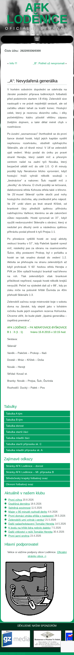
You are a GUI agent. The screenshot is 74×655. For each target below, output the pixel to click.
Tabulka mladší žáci (17, 437)
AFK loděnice (37, 13)
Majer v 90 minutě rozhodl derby (27, 511)
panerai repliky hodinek (12, 653)
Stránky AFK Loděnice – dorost (24, 465)
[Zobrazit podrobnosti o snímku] (47, 639)
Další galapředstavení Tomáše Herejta (31, 523)
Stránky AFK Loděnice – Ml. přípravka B (30, 472)
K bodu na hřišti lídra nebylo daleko (29, 527)
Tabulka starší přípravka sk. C (24, 444)
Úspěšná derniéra (19, 503)
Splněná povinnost (19, 507)
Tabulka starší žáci (17, 431)
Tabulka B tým (14, 419)
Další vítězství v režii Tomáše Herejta (30, 531)
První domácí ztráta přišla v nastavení (31, 515)
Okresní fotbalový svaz (19, 484)
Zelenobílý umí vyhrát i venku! (26, 519)
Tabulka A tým (14, 413)
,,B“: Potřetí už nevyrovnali (49, 63)
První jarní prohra (18, 535)
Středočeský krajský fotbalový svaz (27, 478)
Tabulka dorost (15, 425)
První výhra (15, 499)
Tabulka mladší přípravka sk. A (24, 450)
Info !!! (13, 63)
